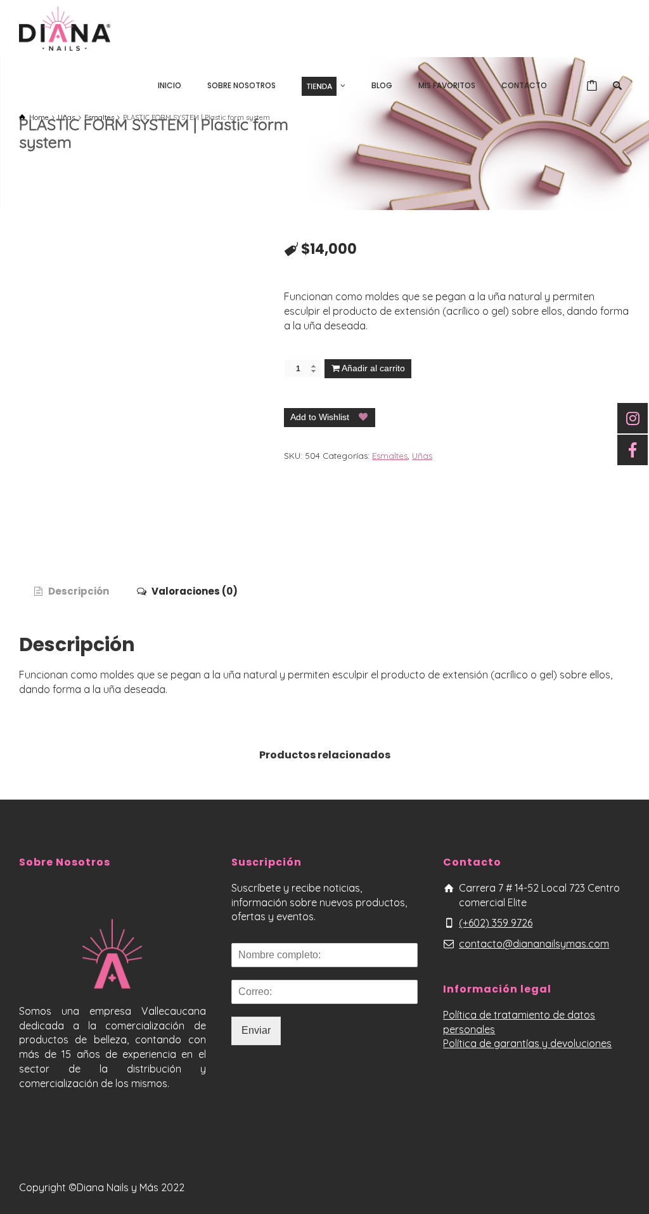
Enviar (256, 1030)
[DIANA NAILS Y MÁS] (64, 27)
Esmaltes (390, 456)
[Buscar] (617, 86)
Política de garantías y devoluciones (527, 1043)
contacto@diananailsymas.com (534, 943)
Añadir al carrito (373, 368)
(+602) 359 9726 (495, 922)
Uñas (422, 456)
